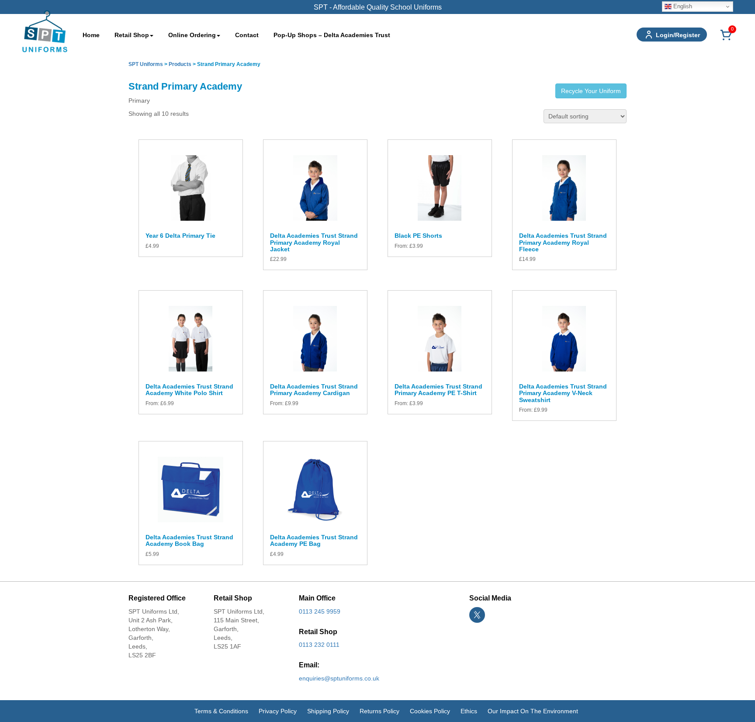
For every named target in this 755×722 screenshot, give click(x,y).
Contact (247, 34)
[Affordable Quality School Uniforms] (45, 30)
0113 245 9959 (319, 611)
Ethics (469, 711)
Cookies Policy (430, 711)
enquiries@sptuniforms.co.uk (339, 678)
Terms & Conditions (221, 711)
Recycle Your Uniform (591, 90)
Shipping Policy (328, 711)
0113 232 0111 (319, 644)
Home (91, 34)
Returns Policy (379, 711)
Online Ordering (192, 34)
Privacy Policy (278, 711)
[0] (726, 39)
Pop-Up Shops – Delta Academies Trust (332, 34)
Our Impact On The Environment (533, 711)
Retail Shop (131, 34)
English (682, 6)
